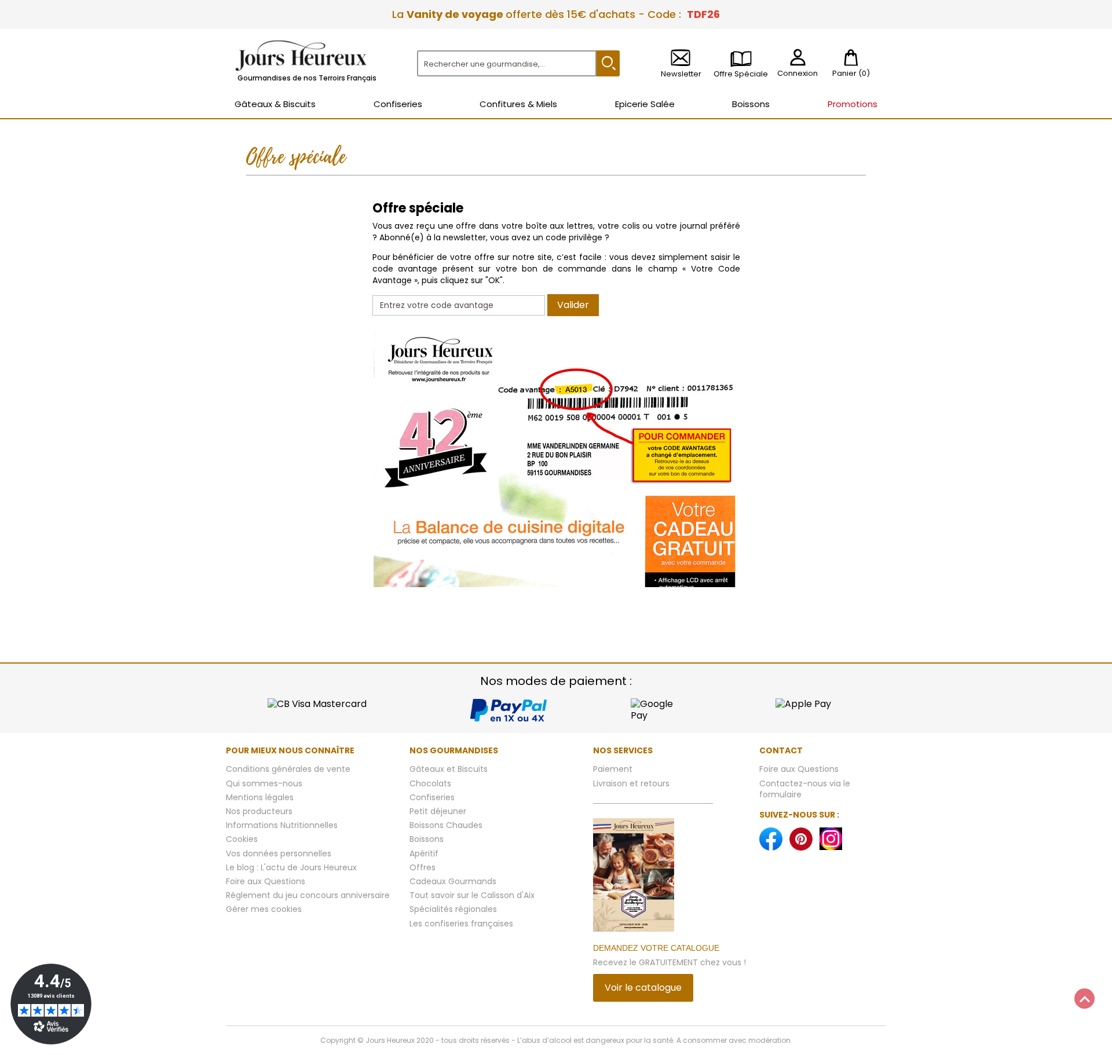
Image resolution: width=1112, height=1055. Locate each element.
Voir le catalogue (643, 987)
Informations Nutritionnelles (282, 825)
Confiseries (432, 797)
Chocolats (430, 783)
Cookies (242, 839)
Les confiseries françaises (461, 923)
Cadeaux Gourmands (452, 881)
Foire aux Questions (265, 881)
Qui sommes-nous (264, 783)
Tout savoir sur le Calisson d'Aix (472, 895)
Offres (422, 867)
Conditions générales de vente (288, 769)
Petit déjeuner (437, 811)
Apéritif (423, 853)
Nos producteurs (259, 811)
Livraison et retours (631, 783)
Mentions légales (260, 797)
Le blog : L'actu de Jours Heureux (291, 867)
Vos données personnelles (278, 853)
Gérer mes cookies (264, 909)
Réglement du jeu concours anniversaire (308, 895)
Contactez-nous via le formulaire (804, 789)
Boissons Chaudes (445, 825)
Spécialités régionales (453, 909)
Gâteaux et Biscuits (448, 769)
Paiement (612, 769)
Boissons (426, 839)
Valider (573, 305)
